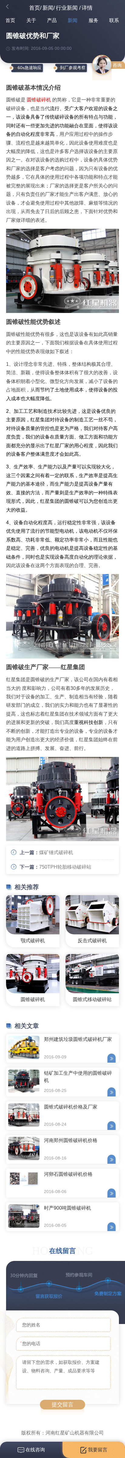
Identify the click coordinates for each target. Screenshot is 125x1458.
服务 (93, 20)
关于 (31, 20)
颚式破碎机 (33, 940)
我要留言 (97, 1449)
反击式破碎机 (92, 940)
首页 (34, 8)
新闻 (47, 8)
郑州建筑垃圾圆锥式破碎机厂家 (78, 1039)
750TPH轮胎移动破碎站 (65, 866)
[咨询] (102, 64)
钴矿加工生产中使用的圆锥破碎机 (78, 1076)
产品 (52, 20)
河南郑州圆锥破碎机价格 (70, 1140)
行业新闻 (67, 8)
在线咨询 (34, 1449)
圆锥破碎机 (39, 99)
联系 (114, 20)
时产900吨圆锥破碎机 (67, 1208)
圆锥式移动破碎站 (92, 999)
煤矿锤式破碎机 (56, 852)
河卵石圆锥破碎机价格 (68, 1174)
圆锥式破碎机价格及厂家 (70, 1106)
